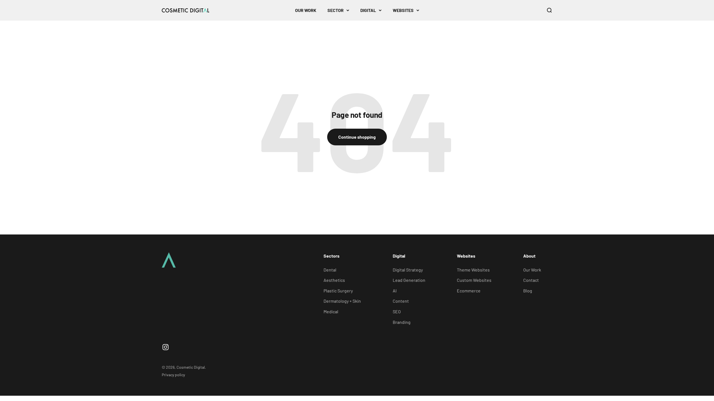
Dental (330, 269)
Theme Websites (473, 269)
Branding (402, 322)
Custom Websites (474, 280)
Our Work (532, 269)
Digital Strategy (408, 269)
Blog (527, 290)
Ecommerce (469, 290)
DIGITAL (368, 10)
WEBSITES (403, 10)
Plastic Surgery (338, 290)
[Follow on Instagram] (165, 347)
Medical (331, 311)
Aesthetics (334, 280)
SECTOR (335, 10)
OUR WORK (305, 10)
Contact (531, 280)
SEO (397, 311)
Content (401, 301)
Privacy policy (173, 374)
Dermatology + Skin (342, 301)
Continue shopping (357, 137)
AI (395, 290)
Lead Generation (409, 280)
